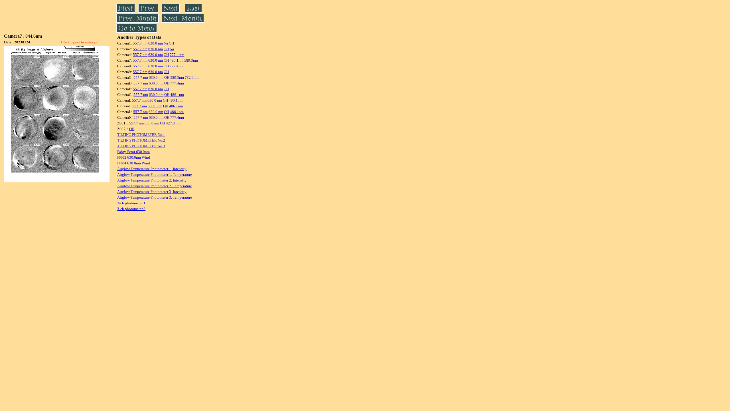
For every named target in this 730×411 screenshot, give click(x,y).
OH (171, 43)
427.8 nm (173, 123)
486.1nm (176, 60)
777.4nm (177, 83)
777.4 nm (177, 55)
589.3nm (191, 60)
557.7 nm (140, 43)
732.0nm (191, 77)
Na (166, 43)
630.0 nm (155, 43)
